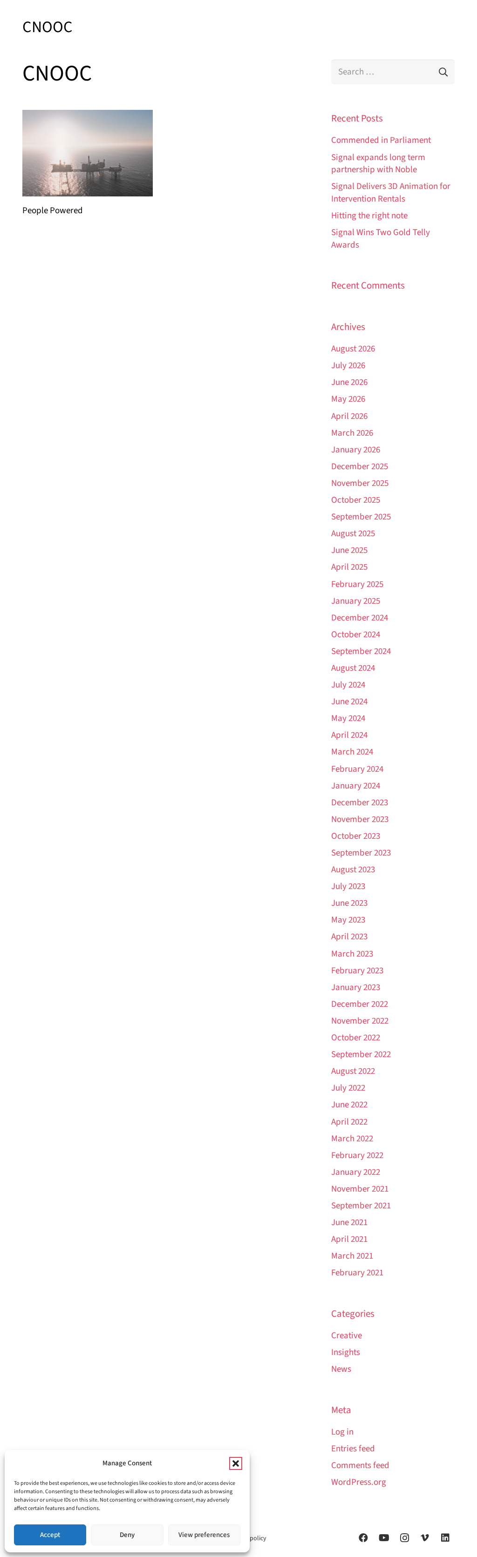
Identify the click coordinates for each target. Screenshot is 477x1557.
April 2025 (349, 567)
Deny (127, 1535)
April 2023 (349, 936)
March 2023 (352, 954)
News (341, 1369)
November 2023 (359, 819)
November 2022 (359, 1021)
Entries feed (353, 1448)
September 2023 (361, 853)
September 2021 (361, 1206)
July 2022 (348, 1088)
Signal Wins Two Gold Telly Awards (380, 238)
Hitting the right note (369, 215)
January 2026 (355, 450)
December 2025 (359, 466)
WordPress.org (358, 1482)
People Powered (52, 210)
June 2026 (349, 382)
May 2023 (348, 920)
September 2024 (361, 651)
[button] (235, 1463)
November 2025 (359, 483)
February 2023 (357, 970)
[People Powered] (87, 153)
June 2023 (349, 903)
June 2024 (349, 701)
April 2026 (349, 416)
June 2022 (349, 1105)
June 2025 (349, 550)
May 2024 (348, 718)
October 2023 (355, 836)
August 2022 (353, 1071)
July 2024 (348, 685)
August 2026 (353, 349)
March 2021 (352, 1256)
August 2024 (353, 668)
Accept (50, 1535)
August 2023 (353, 869)
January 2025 (355, 601)
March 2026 (352, 433)
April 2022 (349, 1122)
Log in (342, 1432)
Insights (345, 1352)
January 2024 (355, 786)
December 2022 (359, 1004)
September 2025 (361, 517)
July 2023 (348, 886)
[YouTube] (384, 1538)
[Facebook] (363, 1538)
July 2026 (348, 365)
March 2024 (352, 752)
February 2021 (357, 1273)
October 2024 (355, 634)
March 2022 (352, 1138)
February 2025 (357, 584)
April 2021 (349, 1239)
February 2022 (357, 1155)
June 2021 (349, 1222)
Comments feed (360, 1465)
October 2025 (355, 500)
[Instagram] (404, 1538)
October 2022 (355, 1037)
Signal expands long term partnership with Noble (378, 163)
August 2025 (353, 533)
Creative (346, 1335)
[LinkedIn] (445, 1538)
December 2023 (359, 802)
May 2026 (348, 399)
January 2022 (355, 1172)
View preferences (204, 1535)
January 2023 (355, 987)
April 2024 (349, 735)
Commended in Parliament (381, 140)
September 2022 (361, 1054)
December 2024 (359, 618)
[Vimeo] (425, 1538)
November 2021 (359, 1189)
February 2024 (357, 769)
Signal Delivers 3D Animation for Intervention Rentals (390, 192)
